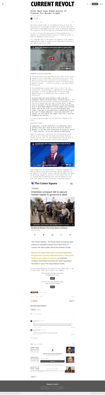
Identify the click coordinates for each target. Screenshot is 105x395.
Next (71, 301)
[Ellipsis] (74, 321)
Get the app (57, 393)
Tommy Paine (36, 320)
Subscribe (95, 4)
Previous (35, 301)
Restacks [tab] (38, 309)
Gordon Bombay (36, 329)
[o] (70, 350)
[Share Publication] (90, 4)
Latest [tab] (35, 344)
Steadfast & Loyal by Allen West (40, 73)
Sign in (101, 4)
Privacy (10, 393)
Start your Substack (50, 393)
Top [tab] (32, 344)
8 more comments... (34, 338)
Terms (13, 393)
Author (34, 322)
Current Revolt (39, 352)
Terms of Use (58, 364)
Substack (92, 393)
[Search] (87, 4)
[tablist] (35, 309)
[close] (64, 348)
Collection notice (17, 393)
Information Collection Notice (52, 365)
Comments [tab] (33, 309)
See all (32, 376)
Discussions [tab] (39, 344)
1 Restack (44, 292)
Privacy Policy (61, 365)
